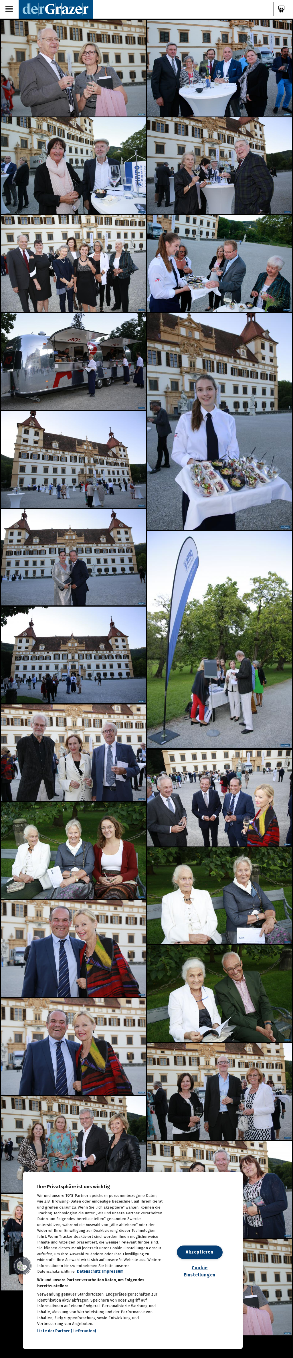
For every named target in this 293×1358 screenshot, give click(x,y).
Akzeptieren (199, 1252)
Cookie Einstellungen (199, 1271)
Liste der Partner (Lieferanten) (66, 1331)
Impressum (113, 1271)
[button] (22, 1266)
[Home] (56, 8)
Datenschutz (89, 1271)
